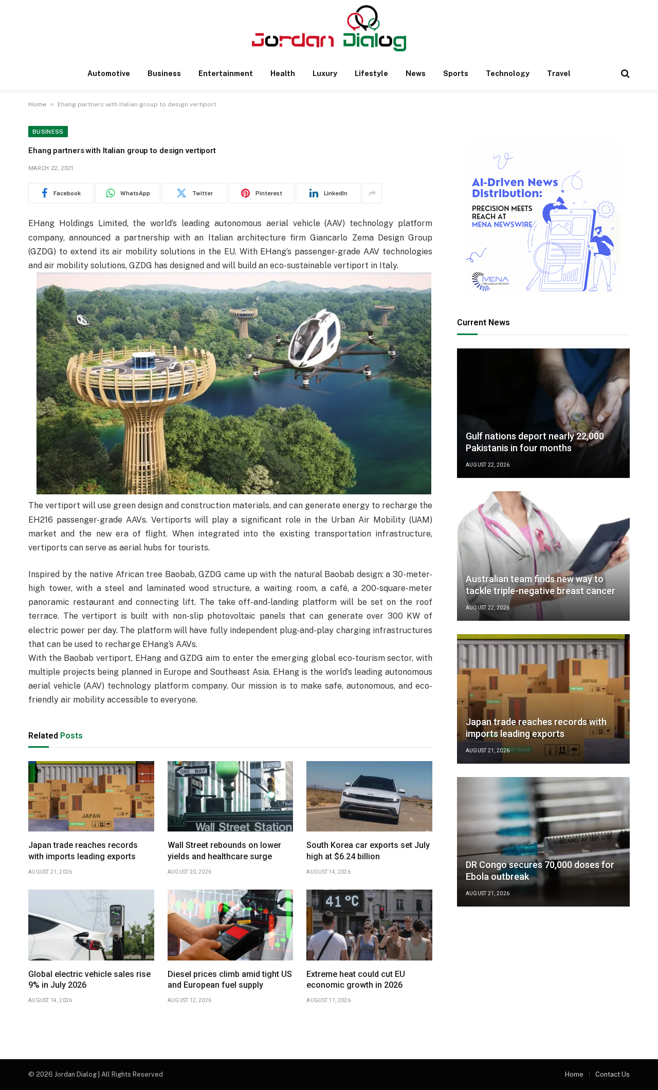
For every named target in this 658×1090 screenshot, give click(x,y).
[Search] (624, 73)
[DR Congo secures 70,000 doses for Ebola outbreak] (543, 842)
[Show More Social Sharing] (372, 193)
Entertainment (225, 73)
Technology (507, 73)
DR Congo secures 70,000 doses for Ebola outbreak (540, 870)
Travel (559, 73)
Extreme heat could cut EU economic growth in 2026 (355, 979)
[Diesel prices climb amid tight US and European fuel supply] (231, 925)
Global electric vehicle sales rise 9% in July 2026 (89, 979)
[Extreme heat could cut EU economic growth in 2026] (369, 925)
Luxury (325, 73)
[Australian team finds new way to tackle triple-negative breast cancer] (543, 556)
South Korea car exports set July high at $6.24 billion (368, 850)
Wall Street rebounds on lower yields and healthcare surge (224, 850)
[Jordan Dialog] (329, 28)
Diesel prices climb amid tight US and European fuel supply (230, 979)
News (416, 73)
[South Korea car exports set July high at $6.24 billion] (369, 796)
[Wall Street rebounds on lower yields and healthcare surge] (231, 796)
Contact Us (612, 1074)
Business (164, 73)
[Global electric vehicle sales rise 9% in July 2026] (91, 925)
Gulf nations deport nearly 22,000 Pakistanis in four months (535, 442)
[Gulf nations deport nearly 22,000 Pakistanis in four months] (543, 413)
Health (282, 73)
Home (37, 104)
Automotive (108, 73)
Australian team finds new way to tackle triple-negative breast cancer (540, 585)
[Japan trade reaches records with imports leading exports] (91, 796)
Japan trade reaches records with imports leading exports (83, 850)
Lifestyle (371, 73)
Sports (455, 73)
